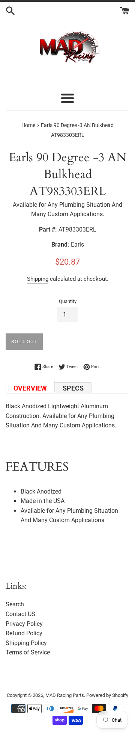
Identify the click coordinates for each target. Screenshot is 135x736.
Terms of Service (28, 652)
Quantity (67, 301)
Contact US (20, 614)
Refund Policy (24, 633)
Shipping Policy (26, 643)
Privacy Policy (24, 623)
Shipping (37, 279)
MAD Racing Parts (64, 695)
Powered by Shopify (107, 695)
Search (15, 604)
